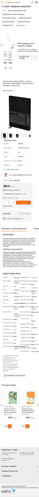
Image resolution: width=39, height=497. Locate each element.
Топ (3, 10)
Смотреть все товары (24, 57)
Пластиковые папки (9, 18)
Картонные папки (8, 22)
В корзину (23, 202)
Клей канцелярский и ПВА (17, 10)
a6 (19, 152)
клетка (20, 165)
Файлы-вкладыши (25, 18)
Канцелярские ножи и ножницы (13, 14)
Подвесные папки (24, 22)
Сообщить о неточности (16, 375)
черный (20, 156)
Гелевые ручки (7, 25)
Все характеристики (11, 169)
